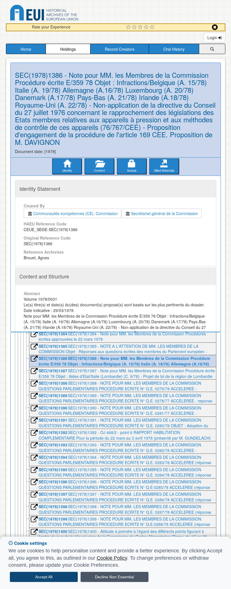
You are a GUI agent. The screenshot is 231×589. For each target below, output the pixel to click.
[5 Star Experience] (153, 27)
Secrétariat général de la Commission (164, 213)
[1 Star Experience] (129, 27)
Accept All (43, 577)
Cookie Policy (112, 558)
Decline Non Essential (114, 577)
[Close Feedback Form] (215, 27)
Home (26, 49)
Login (212, 37)
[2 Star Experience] (135, 27)
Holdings (68, 49)
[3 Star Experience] (141, 27)
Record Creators (119, 49)
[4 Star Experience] (147, 27)
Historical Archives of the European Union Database (60, 13)
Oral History (174, 49)
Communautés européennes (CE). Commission (75, 213)
